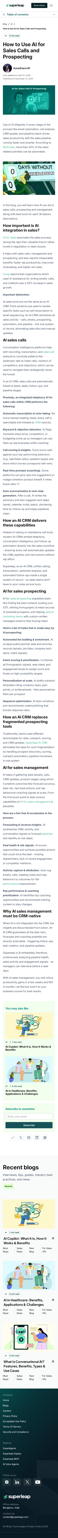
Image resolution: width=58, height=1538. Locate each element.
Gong (6, 274)
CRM (38, 422)
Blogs (6, 1405)
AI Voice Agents (11, 1464)
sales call (48, 351)
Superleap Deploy (12, 1453)
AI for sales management (35, 801)
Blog (5, 24)
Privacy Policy (10, 1416)
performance (11, 883)
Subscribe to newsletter (20, 1108)
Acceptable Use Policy (14, 1421)
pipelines (47, 833)
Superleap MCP (11, 1458)
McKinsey (9, 147)
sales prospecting (20, 598)
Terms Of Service (12, 1426)
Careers (7, 1410)
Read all (8, 1186)
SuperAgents (9, 1448)
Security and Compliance (16, 1432)
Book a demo (39, 5)
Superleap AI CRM (36, 742)
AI (12, 24)
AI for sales (9, 237)
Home (6, 1400)
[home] (15, 5)
